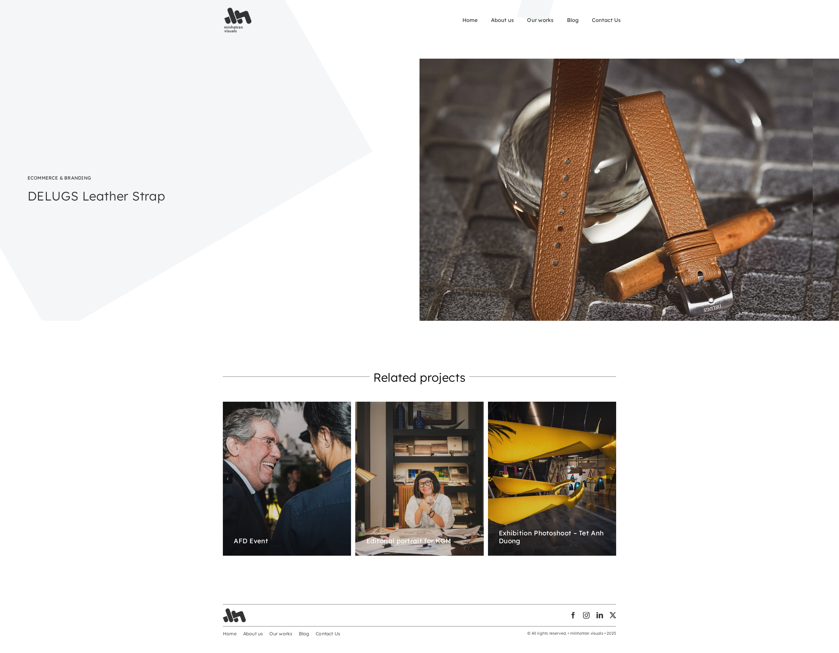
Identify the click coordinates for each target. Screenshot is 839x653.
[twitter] (613, 615)
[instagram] (586, 615)
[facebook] (573, 615)
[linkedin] (599, 615)
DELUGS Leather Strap (96, 196)
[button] (228, 479)
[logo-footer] (237, 9)
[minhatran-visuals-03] (234, 611)
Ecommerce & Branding (59, 178)
